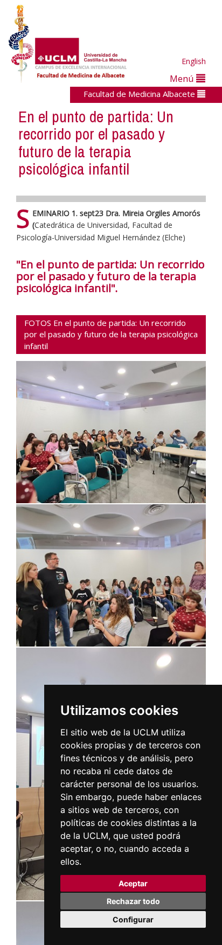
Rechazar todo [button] (133, 901)
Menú (183, 78)
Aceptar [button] (133, 883)
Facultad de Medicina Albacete (140, 93)
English (194, 61)
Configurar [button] (133, 919)
